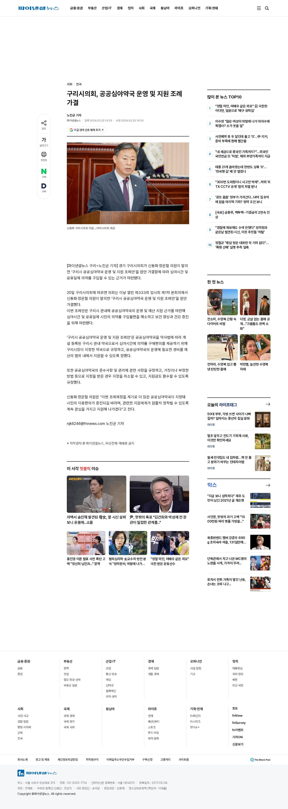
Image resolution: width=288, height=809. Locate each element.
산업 (108, 668)
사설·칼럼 (195, 668)
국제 (153, 8)
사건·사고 (22, 716)
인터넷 (109, 685)
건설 (66, 674)
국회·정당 (237, 674)
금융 (20, 668)
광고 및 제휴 (43, 759)
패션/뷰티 (153, 721)
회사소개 (22, 759)
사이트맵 (184, 759)
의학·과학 (111, 696)
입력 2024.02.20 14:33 (98, 120)
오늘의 (222, 404)
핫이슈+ (195, 727)
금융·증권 (76, 8)
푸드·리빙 (153, 732)
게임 (108, 679)
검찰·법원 (22, 721)
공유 (44, 128)
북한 (234, 679)
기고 (192, 674)
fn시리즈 (195, 721)
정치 (131, 8)
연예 (150, 716)
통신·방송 (111, 674)
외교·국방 (237, 685)
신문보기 (237, 744)
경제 (120, 8)
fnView (237, 716)
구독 (44, 177)
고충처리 (165, 759)
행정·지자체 (24, 727)
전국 (79, 84)
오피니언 (194, 8)
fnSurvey (239, 723)
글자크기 (44, 145)
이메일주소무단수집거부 (120, 759)
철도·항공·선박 (72, 679)
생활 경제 (153, 674)
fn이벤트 (238, 730)
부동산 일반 (70, 685)
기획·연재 (211, 8)
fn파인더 (195, 716)
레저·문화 (153, 738)
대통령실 (237, 668)
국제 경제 (69, 716)
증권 (20, 674)
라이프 (179, 8)
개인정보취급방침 (68, 759)
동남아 (165, 8)
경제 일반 (153, 668)
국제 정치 (69, 721)
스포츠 (152, 727)
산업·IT (107, 8)
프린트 (44, 160)
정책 (66, 668)
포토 (235, 708)
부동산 (92, 8)
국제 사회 (69, 727)
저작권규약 (92, 759)
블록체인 (111, 691)
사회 (142, 8)
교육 (20, 732)
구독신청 (147, 759)
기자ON (237, 737)
